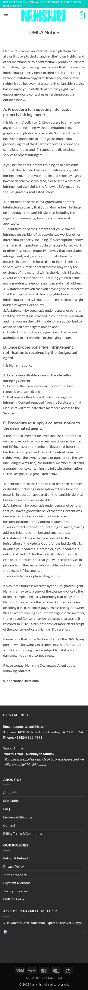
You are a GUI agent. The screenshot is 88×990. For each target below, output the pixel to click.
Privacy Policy (13, 866)
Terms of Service (15, 875)
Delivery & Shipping (17, 817)
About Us (10, 792)
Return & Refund (15, 858)
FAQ (6, 809)
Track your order (15, 891)
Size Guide (11, 800)
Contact (9, 825)
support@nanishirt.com (30, 726)
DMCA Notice (13, 899)
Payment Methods (17, 883)
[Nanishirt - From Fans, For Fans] (44, 15)
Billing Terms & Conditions (22, 833)
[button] (5, 15)
